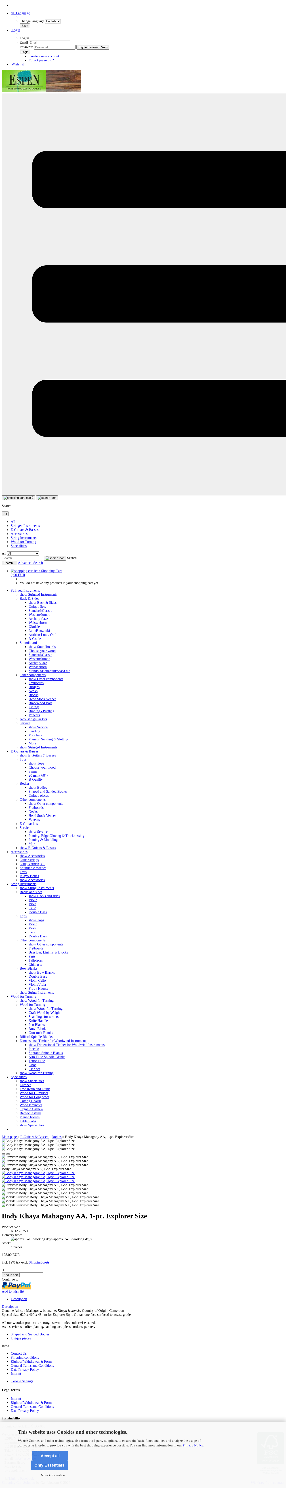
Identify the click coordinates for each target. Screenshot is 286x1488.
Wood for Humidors (34, 1093)
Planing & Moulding (43, 840)
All (13, 522)
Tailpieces (36, 960)
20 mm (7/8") (38, 775)
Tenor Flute (37, 1061)
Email (24, 42)
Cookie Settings (22, 1381)
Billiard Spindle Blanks (36, 1037)
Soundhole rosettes (33, 868)
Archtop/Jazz (38, 663)
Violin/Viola (37, 984)
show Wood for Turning (37, 1000)
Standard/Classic (40, 610)
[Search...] (55, 558)
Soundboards (29, 643)
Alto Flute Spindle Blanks (47, 1057)
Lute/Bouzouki (39, 631)
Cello (32, 908)
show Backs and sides (44, 896)
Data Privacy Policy (25, 1369)
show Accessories (32, 856)
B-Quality (36, 779)
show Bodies (38, 787)
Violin (33, 900)
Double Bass (38, 912)
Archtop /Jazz (38, 618)
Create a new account (44, 56)
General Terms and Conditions (32, 1365)
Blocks (33, 695)
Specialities (19, 546)
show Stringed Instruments (38, 594)
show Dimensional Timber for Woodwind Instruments (67, 1045)
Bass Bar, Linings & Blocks (48, 952)
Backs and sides (31, 892)
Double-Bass (38, 976)
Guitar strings (29, 860)
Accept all (50, 1456)
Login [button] (15, 30)
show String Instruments (37, 888)
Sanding (34, 731)
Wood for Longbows (34, 1097)
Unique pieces (39, 795)
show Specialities (32, 1081)
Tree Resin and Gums (35, 1089)
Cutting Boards (30, 1101)
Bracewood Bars (40, 703)
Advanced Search (30, 563)
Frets (23, 872)
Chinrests (35, 964)
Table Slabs (28, 1121)
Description (19, 1299)
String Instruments (23, 538)
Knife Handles (39, 1021)
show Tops (36, 763)
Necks (33, 691)
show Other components (46, 679)
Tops (23, 759)
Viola (32, 904)
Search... (73, 558)
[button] (20, 13)
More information (53, 1475)
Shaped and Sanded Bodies (48, 791)
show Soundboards (42, 647)
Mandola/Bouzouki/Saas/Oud (49, 671)
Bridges (34, 687)
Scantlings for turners (44, 1017)
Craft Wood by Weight (45, 1012)
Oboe (32, 1065)
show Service (38, 727)
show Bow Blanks (42, 972)
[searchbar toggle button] (47, 497)
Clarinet (34, 1069)
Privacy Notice (193, 1445)
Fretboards (36, 683)
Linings (34, 707)
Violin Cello (37, 980)
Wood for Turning (23, 542)
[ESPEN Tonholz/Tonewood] (41, 91)
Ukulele (34, 627)
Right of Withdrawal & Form (31, 1361)
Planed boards (30, 1117)
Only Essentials (49, 1465)
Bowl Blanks (38, 1029)
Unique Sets (37, 606)
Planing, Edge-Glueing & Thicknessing (56, 836)
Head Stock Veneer (42, 699)
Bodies (24, 783)
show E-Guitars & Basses (38, 755)
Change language (32, 21)
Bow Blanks (28, 968)
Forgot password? (41, 60)
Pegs (32, 956)
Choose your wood (42, 651)
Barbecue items (30, 1113)
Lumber (25, 1085)
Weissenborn (38, 623)
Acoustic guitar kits (33, 719)
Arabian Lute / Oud (42, 635)
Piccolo (34, 1049)
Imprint (16, 1373)
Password (26, 47)
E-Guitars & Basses (24, 530)
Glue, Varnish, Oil (32, 864)
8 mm (33, 771)
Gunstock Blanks (41, 1033)
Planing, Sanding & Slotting (48, 739)
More (32, 743)
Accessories (19, 534)
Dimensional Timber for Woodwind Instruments (53, 1041)
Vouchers (35, 735)
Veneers (34, 715)
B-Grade (35, 639)
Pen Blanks (37, 1025)
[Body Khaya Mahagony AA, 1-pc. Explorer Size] (38, 1173)
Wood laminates (31, 1105)
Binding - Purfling (41, 711)
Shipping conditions (25, 1357)
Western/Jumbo (39, 614)
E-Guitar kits (29, 824)
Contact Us (19, 1353)
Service (25, 723)
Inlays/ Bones (29, 876)
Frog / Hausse (38, 988)
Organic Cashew (31, 1109)
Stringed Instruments (25, 526)
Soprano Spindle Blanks (46, 1053)
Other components (33, 675)
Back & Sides (29, 598)
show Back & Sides (43, 602)
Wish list (17, 64)
